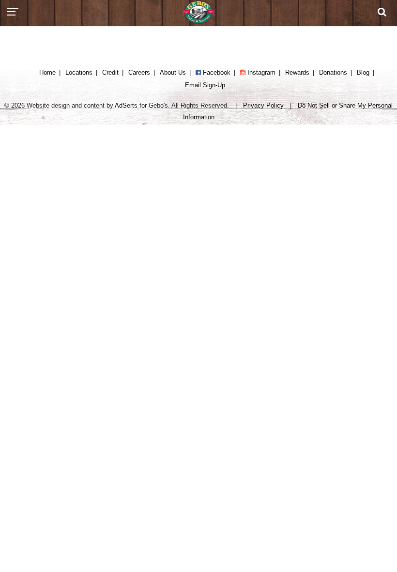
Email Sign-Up (205, 85)
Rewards (297, 72)
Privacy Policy (263, 105)
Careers (139, 72)
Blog (363, 72)
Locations (78, 72)
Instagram (260, 72)
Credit (110, 72)
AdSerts (126, 105)
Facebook (215, 72)
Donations (333, 72)
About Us (173, 72)
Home (47, 72)
